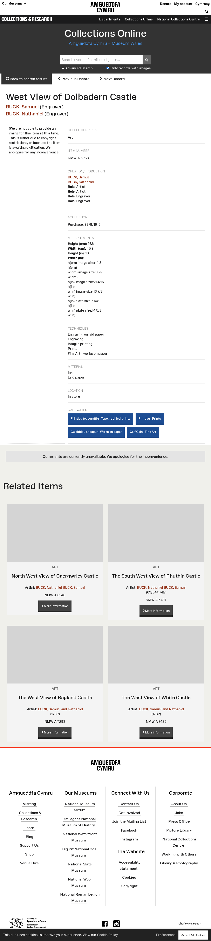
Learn (29, 828)
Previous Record (75, 79)
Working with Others (179, 854)
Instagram (129, 839)
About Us (179, 804)
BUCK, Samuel (22, 106)
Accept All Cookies (193, 935)
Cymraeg (202, 4)
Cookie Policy (107, 935)
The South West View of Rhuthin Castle (156, 576)
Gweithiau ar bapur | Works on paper (96, 431)
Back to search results (28, 79)
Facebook (129, 830)
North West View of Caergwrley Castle (55, 576)
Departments (109, 19)
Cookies (129, 877)
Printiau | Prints (149, 418)
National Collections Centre (178, 19)
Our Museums (12, 3)
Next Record (114, 79)
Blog (29, 836)
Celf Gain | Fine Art (143, 431)
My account (183, 4)
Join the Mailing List (129, 821)
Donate (165, 4)
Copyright (129, 886)
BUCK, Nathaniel (24, 113)
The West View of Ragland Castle (55, 697)
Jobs (179, 812)
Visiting (29, 804)
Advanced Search (78, 68)
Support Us (29, 845)
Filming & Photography (179, 863)
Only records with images (131, 68)
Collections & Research (26, 19)
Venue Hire (29, 863)
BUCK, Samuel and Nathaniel (60, 709)
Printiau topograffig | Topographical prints (100, 418)
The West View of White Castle (156, 697)
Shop (29, 854)
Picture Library (179, 830)
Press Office (179, 821)
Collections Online (139, 19)
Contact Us (129, 804)
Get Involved (129, 812)
